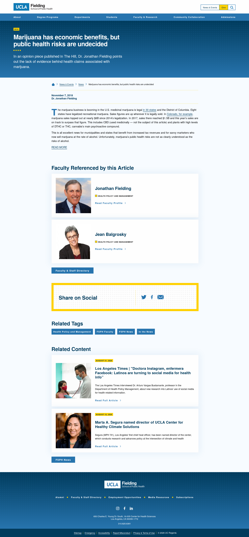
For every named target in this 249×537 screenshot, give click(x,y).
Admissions (228, 17)
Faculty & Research (145, 17)
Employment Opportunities (125, 497)
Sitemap (78, 532)
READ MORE (59, 147)
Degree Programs (47, 17)
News (81, 84)
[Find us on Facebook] (124, 508)
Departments (82, 17)
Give (224, 7)
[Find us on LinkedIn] (131, 508)
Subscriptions (184, 497)
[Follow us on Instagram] (117, 508)
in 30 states (149, 110)
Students (111, 17)
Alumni (60, 497)
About (17, 17)
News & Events (210, 7)
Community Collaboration (189, 17)
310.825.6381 (124, 523)
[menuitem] (17, 17)
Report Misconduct (121, 532)
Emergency (90, 532)
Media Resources (158, 497)
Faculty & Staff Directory (86, 497)
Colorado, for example (179, 114)
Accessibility (104, 532)
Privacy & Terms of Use (144, 532)
